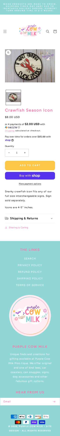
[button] (5, 31)
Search (30, 258)
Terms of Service (30, 285)
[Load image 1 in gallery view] (13, 97)
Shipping (10, 130)
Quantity (9, 146)
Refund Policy (30, 271)
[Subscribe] (54, 401)
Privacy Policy (30, 265)
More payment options (30, 184)
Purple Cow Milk (31, 426)
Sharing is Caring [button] (18, 227)
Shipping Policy (30, 278)
